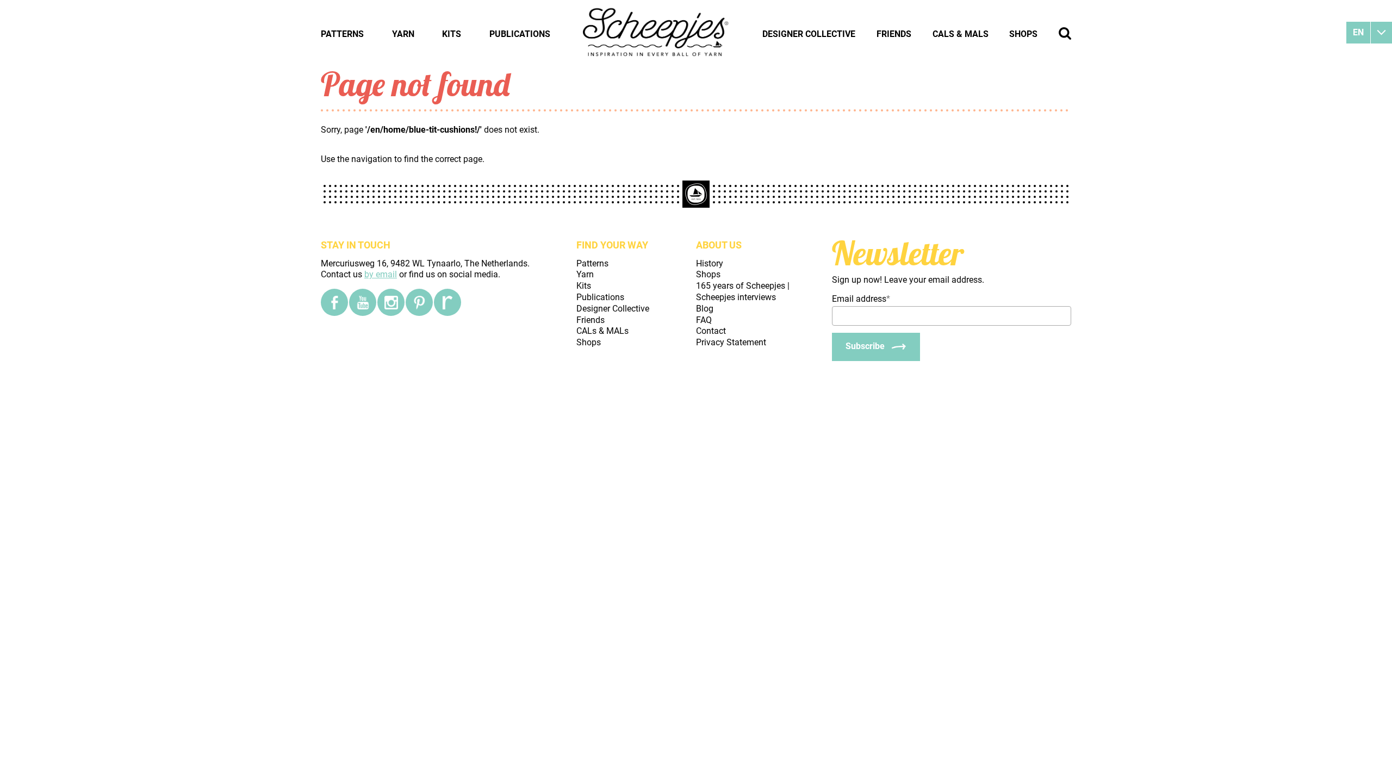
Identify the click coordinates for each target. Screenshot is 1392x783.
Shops (1023, 34)
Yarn (403, 34)
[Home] (656, 33)
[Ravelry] (447, 302)
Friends (894, 34)
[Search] (1065, 33)
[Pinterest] (419, 302)
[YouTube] (362, 302)
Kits (451, 34)
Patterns (342, 34)
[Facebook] (334, 302)
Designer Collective (808, 34)
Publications (519, 34)
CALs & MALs (961, 34)
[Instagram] (391, 302)
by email (380, 274)
